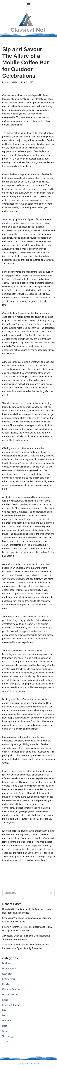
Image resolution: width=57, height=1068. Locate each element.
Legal (5, 999)
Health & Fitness (10, 994)
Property (6, 1020)
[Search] (51, 893)
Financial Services (11, 989)
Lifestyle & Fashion (11, 1005)
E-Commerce (9, 968)
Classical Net (11, 82)
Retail (5, 1025)
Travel (5, 1041)
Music (5, 1015)
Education (7, 973)
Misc (4, 1010)
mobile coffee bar (10, 223)
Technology (8, 1036)
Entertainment (9, 979)
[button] (28, 4)
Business (7, 963)
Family (5, 984)
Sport (5, 1031)
